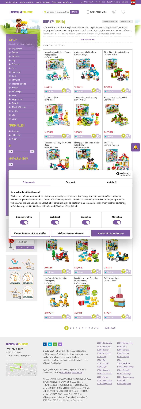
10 (95, 328)
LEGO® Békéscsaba (104, 343)
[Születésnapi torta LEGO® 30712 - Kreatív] (117, 296)
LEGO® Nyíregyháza (124, 343)
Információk (100, 2)
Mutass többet (88, 39)
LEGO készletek (11, 2)
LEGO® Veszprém (124, 384)
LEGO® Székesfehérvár (123, 362)
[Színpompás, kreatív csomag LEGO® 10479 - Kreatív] (87, 115)
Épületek (16, 64)
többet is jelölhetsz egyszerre (20, 44)
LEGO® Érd (101, 360)
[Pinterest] (60, 344)
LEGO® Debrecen (104, 353)
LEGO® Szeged (123, 356)
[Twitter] (50, 344)
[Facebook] (45, 344)
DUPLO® (57, 45)
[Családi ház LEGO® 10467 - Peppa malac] (117, 160)
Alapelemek (17, 48)
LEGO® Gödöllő (103, 363)
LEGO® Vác (121, 380)
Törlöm (30, 247)
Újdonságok (56, 2)
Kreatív (15, 87)
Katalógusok (68, 2)
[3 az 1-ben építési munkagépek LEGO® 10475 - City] (117, 250)
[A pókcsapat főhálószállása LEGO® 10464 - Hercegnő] (87, 70)
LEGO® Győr (101, 367)
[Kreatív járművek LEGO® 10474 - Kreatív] (87, 250)
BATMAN (15, 56)
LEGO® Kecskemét (104, 373)
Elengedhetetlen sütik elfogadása (30, 233)
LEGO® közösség (113, 2)
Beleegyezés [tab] (29, 182)
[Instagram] (55, 344)
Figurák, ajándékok (26, 2)
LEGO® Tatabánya (124, 373)
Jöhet (20, 247)
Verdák (15, 111)
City (13, 60)
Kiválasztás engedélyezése (70, 233)
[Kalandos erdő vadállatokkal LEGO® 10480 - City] (117, 115)
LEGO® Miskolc (102, 377)
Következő (110, 328)
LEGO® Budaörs (103, 350)
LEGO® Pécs (122, 346)
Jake (14, 76)
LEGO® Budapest (103, 346)
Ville (13, 115)
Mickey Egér (17, 91)
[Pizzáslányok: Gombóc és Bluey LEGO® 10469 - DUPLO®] (117, 70)
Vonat (14, 119)
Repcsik (15, 103)
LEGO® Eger (101, 356)
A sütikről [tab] (111, 182)
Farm (14, 68)
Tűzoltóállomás (19, 107)
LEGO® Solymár (123, 350)
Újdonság (16, 135)
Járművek (16, 80)
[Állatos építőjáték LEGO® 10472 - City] (57, 115)
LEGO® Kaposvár (103, 370)
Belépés (125, 2)
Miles (14, 95)
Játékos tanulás (19, 84)
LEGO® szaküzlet (87, 2)
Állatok (15, 52)
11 (98, 328)
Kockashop (47, 45)
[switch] (55, 222)
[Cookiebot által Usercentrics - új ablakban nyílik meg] (118, 174)
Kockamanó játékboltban (71, 372)
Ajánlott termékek (43, 2)
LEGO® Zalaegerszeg (125, 377)
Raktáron (16, 139)
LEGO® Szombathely (125, 367)
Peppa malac (17, 99)
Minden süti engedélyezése (111, 233)
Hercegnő (16, 72)
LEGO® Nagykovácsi (104, 384)
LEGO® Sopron (123, 353)
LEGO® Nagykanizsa (104, 380)
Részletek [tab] (70, 182)
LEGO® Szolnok (123, 370)
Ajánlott (15, 131)
